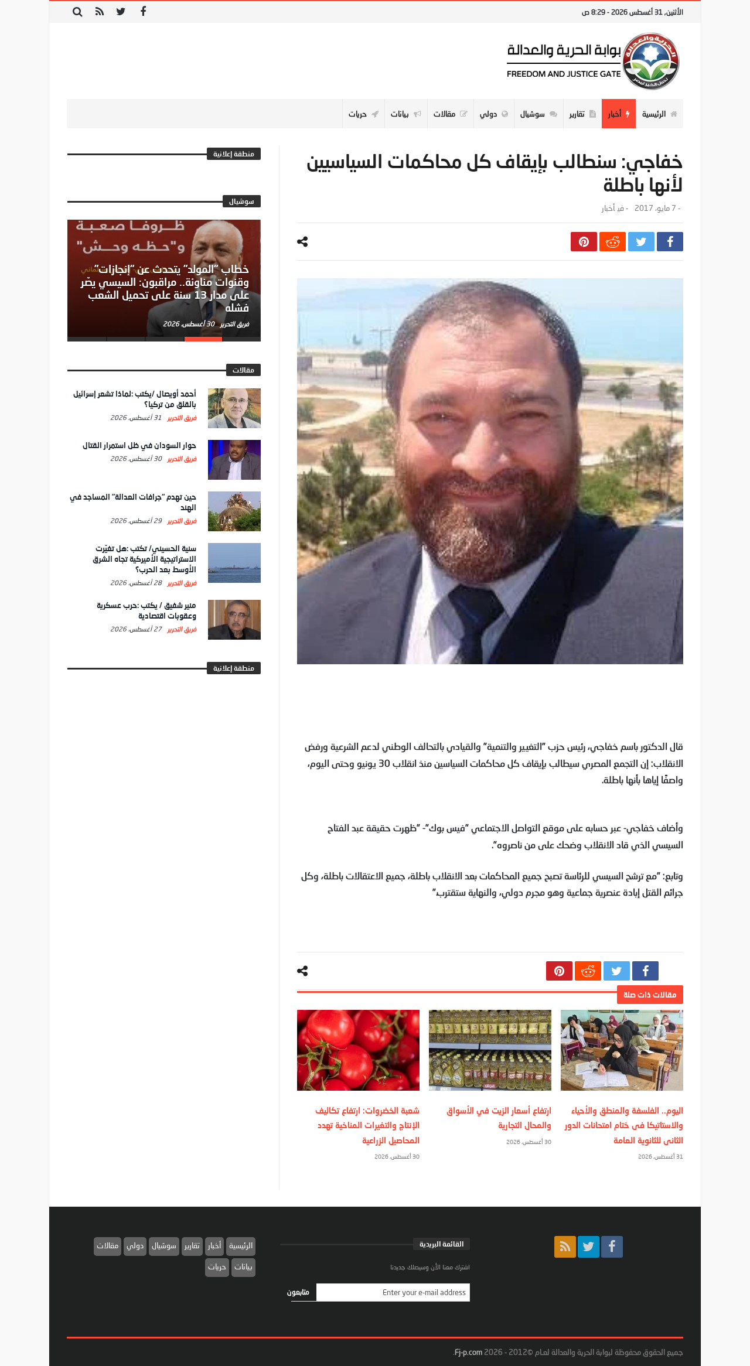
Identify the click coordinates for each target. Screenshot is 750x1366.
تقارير (192, 1245)
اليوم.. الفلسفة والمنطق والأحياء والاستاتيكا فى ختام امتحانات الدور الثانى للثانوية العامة (624, 1125)
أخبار (608, 208)
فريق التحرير (234, 323)
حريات (217, 1266)
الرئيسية (241, 1245)
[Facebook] (143, 12)
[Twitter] (121, 12)
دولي (135, 1245)
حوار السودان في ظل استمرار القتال (139, 445)
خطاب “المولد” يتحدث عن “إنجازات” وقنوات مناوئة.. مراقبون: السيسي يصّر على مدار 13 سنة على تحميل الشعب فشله (165, 287)
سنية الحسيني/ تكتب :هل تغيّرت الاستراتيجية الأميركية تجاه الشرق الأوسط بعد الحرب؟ (144, 559)
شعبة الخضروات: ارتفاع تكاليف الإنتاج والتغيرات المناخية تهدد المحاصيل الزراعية (367, 1125)
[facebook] (670, 241)
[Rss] (99, 12)
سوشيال (164, 1245)
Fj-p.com (468, 1352)
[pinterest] (584, 241)
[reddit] (612, 241)
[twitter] (641, 241)
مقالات (107, 1245)
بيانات (243, 1266)
